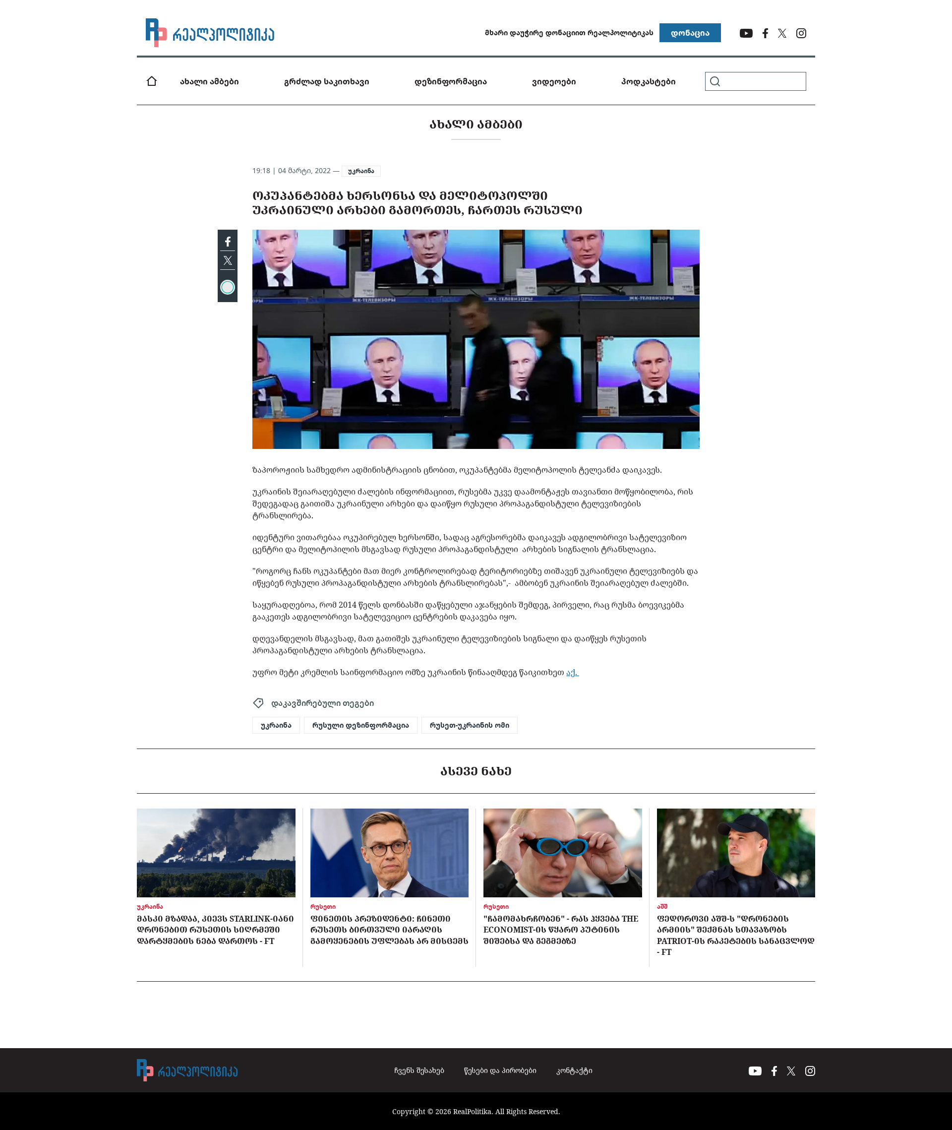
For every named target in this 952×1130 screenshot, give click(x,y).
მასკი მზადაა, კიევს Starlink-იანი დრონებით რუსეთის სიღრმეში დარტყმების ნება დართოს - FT (215, 929)
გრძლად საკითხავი (326, 81)
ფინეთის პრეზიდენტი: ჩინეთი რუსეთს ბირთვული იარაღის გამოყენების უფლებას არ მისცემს (389, 929)
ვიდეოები (554, 81)
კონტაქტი (574, 1070)
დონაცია (690, 33)
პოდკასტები (648, 81)
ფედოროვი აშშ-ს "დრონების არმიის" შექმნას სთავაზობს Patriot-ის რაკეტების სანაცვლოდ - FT (736, 935)
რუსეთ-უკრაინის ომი (469, 725)
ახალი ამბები (209, 81)
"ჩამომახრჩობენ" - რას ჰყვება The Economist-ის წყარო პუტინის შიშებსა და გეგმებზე (560, 929)
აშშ (662, 906)
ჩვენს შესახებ (419, 1070)
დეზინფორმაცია (451, 81)
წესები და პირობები (500, 1070)
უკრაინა (361, 171)
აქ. (572, 672)
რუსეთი (323, 906)
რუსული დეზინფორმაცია (360, 725)
